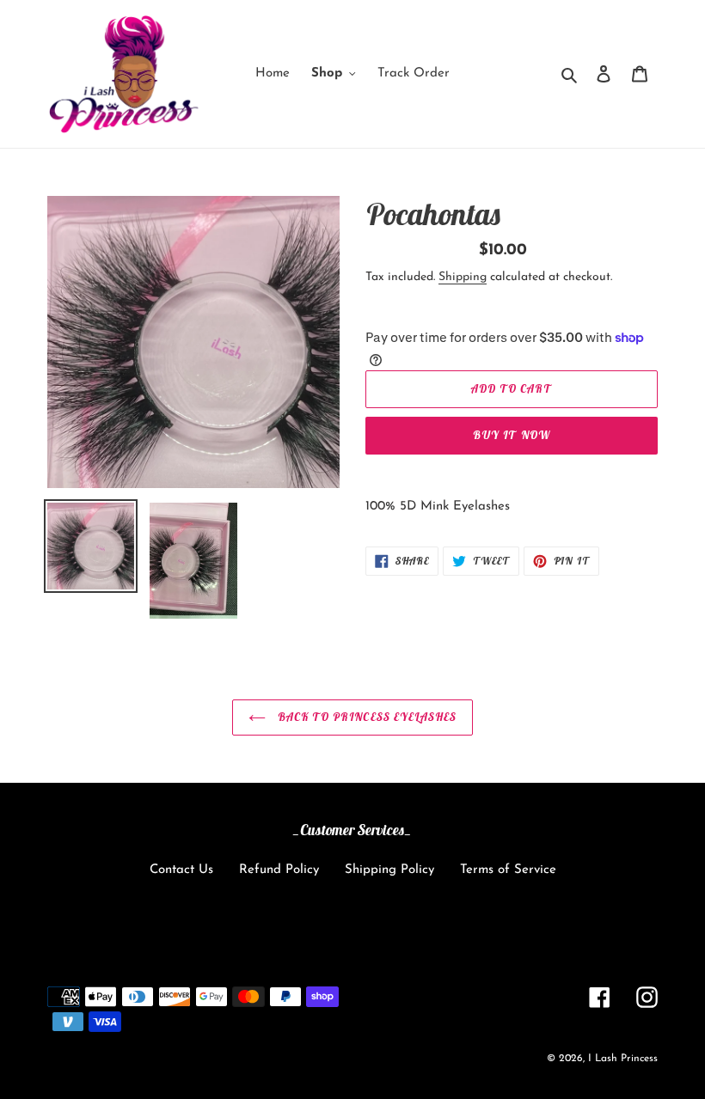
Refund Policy (279, 870)
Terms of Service (508, 870)
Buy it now (511, 435)
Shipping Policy (389, 870)
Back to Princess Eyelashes (365, 717)
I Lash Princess (623, 1058)
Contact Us (181, 870)
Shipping (462, 277)
